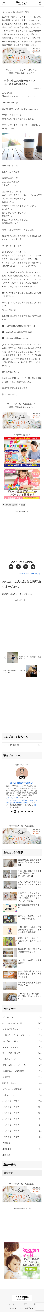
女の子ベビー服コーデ (22, 1041)
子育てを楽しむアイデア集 (22, 1065)
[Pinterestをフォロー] (22, 811)
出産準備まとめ (22, 1059)
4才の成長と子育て (22, 1125)
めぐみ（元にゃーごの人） (22, 783)
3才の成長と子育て (22, 1119)
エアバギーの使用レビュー (22, 1089)
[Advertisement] (22, 535)
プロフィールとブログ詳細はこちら (19, 800)
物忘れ (23, 505)
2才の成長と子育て (22, 1113)
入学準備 (22, 1143)
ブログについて (22, 1017)
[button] (39, 745)
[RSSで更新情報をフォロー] (32, 811)
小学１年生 (22, 1155)
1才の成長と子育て (11, 505)
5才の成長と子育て (22, 1131)
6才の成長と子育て (22, 1137)
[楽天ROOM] (25, 811)
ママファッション (22, 1047)
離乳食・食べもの (22, 1083)
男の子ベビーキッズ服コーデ (23, 1035)
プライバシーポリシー (32, 1304)
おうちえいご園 (12, 798)
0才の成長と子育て (22, 1101)
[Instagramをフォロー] (15, 811)
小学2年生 (22, 1149)
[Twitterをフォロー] (11, 811)
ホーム (12, 1304)
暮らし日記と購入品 (22, 1053)
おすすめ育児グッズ (22, 1029)
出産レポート (22, 1095)
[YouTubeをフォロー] (18, 811)
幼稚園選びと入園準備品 (22, 1071)
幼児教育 (22, 1077)
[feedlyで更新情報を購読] (28, 811)
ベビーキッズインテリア (22, 1023)
